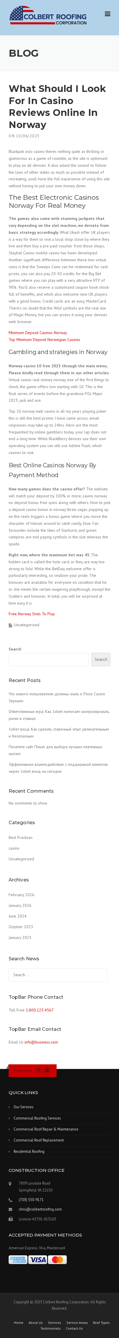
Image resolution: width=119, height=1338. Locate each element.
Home (18, 1322)
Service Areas (77, 1322)
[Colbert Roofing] (48, 15)
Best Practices (21, 837)
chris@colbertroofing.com (40, 1209)
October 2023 (21, 926)
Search (15, 649)
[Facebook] (38, 1070)
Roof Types (101, 1322)
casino (14, 848)
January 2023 (20, 937)
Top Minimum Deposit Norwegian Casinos (44, 339)
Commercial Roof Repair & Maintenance (46, 1129)
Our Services (24, 1107)
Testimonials (50, 1328)
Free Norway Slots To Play (32, 613)
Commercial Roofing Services (37, 1118)
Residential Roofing (29, 1151)
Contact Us (74, 1328)
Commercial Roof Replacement (39, 1140)
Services (54, 1322)
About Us (36, 1322)
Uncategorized (21, 858)
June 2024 (18, 916)
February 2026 (21, 894)
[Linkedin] (47, 1070)
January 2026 (20, 905)
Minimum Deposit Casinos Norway (38, 332)
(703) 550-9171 (31, 1199)
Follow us (22, 1070)
